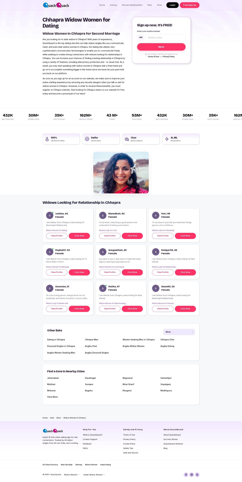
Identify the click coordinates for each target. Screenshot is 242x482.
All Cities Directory (50, 465)
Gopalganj (165, 384)
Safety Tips (128, 448)
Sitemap (78, 465)
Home (102, 5)
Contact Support (90, 439)
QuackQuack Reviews (173, 444)
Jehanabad (53, 378)
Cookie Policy (129, 444)
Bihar (59, 418)
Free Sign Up (189, 5)
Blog (165, 448)
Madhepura (166, 390)
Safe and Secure (130, 453)
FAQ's (85, 448)
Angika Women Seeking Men (61, 352)
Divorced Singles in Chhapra (61, 346)
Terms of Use (153, 56)
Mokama (51, 390)
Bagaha (89, 390)
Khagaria (127, 390)
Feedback (87, 444)
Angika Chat (91, 346)
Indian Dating (105, 465)
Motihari (51, 384)
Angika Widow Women (134, 346)
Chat (159, 5)
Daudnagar (90, 378)
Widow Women (91, 465)
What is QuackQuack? (93, 435)
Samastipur (166, 378)
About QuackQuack (172, 435)
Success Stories (171, 439)
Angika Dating (167, 346)
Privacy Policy (168, 56)
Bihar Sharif (128, 384)
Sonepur (89, 384)
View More (52, 397)
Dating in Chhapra (56, 339)
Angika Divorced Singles (97, 352)
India (52, 418)
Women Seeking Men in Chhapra (139, 339)
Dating (113, 5)
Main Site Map (67, 465)
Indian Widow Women (93, 474)
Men (150, 5)
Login (172, 5)
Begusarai (128, 378)
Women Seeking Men (132, 5)
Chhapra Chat (167, 339)
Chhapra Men (91, 339)
